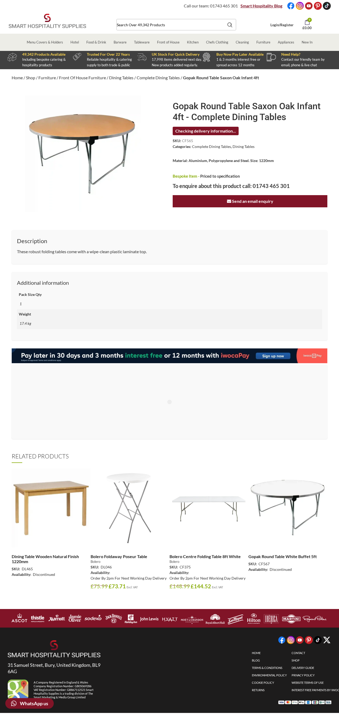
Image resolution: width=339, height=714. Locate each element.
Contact (298, 653)
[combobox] (176, 24)
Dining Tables (121, 77)
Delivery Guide (303, 667)
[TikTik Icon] (326, 5)
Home (17, 77)
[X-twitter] (326, 640)
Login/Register (281, 25)
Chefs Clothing (217, 42)
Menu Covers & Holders (45, 42)
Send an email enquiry (252, 201)
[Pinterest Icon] (317, 5)
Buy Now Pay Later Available (240, 54)
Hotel (74, 42)
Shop (30, 77)
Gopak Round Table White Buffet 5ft (282, 556)
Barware (120, 42)
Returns (258, 690)
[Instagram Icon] (299, 5)
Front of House (168, 42)
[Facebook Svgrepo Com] (290, 5)
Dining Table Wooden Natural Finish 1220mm (45, 559)
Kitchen (193, 42)
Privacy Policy (303, 675)
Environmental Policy (269, 675)
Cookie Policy (263, 682)
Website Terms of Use (308, 682)
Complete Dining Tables (158, 77)
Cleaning (242, 42)
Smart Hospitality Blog (261, 5)
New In (307, 42)
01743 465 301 (224, 5)
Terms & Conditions (267, 667)
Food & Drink (96, 42)
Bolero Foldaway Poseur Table (119, 556)
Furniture (263, 42)
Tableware (142, 42)
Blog (256, 660)
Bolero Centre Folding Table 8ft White (205, 556)
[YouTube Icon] (308, 5)
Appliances (286, 42)
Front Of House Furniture (82, 77)
